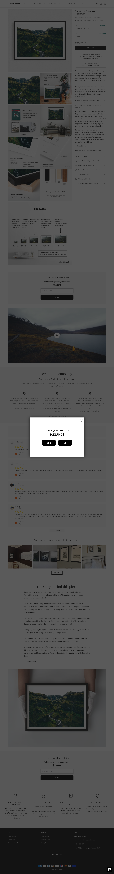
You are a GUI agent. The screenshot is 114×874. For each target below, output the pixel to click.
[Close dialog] (81, 420)
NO (65, 442)
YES (49, 442)
